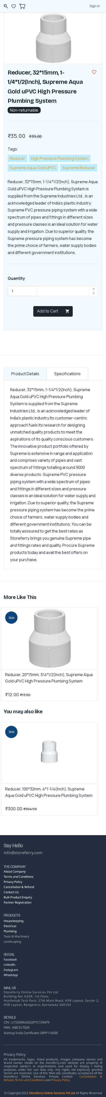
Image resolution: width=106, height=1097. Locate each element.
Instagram (11, 970)
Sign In (95, 6)
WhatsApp (11, 975)
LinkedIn (10, 965)
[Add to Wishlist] (94, 72)
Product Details (25, 373)
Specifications (67, 373)
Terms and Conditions (30, 1080)
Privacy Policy (60, 1080)
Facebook (10, 959)
